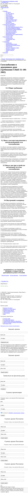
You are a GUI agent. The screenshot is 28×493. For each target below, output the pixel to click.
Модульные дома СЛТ (11, 20)
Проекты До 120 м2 (7, 308)
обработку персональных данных (16, 412)
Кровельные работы (10, 33)
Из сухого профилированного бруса (14, 27)
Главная (3, 58)
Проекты (5, 11)
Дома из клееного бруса (11, 19)
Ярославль (21, 489)
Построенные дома (7, 36)
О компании (6, 41)
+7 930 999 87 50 (4, 2)
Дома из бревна (9, 18)
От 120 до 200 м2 (10, 13)
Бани (4, 314)
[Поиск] (1, 56)
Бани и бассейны (10, 17)
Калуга (10, 488)
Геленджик (6, 488)
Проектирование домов (11, 44)
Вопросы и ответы (10, 49)
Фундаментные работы (11, 31)
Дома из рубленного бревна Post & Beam (12, 322)
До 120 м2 (8, 12)
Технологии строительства (9, 24)
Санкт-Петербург (9, 489)
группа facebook (23, 275)
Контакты (5, 52)
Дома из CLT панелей (11, 30)
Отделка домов (9, 35)
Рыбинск (3, 489)
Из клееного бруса (10, 25)
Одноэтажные (9, 16)
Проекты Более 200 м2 (8, 310)
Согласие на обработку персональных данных (11, 291)
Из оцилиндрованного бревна (13, 28)
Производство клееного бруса (13, 45)
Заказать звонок (4, 6)
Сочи (14, 489)
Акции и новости (10, 50)
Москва (14, 488)
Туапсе (17, 489)
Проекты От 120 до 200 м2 (9, 309)
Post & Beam (9, 22)
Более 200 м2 (9, 14)
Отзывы (8, 40)
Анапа (2, 488)
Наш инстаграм (5, 275)
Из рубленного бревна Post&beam (14, 29)
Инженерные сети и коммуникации (14, 34)
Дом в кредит (9, 46)
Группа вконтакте (14, 275)
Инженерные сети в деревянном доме (15, 58)
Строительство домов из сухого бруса (12, 321)
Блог (7, 51)
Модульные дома (7, 323)
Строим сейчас (9, 38)
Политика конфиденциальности (8, 289)
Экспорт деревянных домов (12, 47)
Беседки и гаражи (10, 23)
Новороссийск (20, 488)
